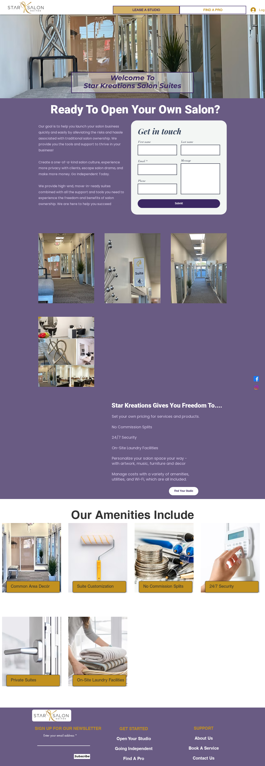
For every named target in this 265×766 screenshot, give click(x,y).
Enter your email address (58, 735)
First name (144, 141)
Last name (187, 141)
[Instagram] (256, 387)
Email (141, 161)
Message (186, 160)
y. (69, 174)
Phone (142, 180)
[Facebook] (256, 378)
